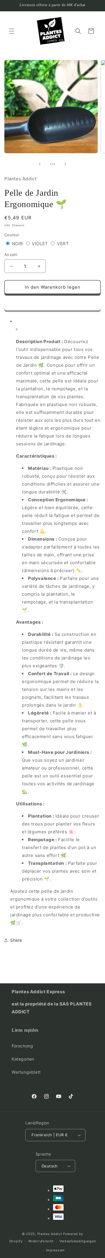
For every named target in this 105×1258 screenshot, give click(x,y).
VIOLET (40, 243)
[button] (52, 303)
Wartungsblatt (26, 1072)
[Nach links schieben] (39, 164)
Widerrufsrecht (41, 1241)
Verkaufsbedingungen (78, 1241)
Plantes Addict (49, 1234)
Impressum (55, 1250)
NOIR (18, 243)
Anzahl (10, 254)
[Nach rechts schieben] (65, 164)
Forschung (22, 1045)
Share (16, 940)
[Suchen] (78, 31)
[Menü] (11, 31)
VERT (63, 243)
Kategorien (23, 1058)
